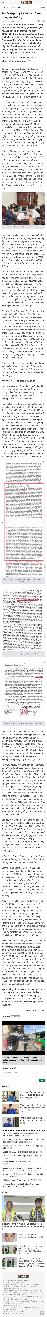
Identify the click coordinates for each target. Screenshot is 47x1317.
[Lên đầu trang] (42, 1313)
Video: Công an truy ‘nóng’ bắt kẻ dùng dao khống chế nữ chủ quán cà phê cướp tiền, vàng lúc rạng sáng (23, 1060)
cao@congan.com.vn (14, 1305)
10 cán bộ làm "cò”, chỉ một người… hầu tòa (20, 1162)
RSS (43, 7)
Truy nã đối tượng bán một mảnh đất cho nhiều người (29, 1235)
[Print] (44, 21)
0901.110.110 (23, 1311)
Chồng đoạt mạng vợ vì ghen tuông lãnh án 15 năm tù (32, 1120)
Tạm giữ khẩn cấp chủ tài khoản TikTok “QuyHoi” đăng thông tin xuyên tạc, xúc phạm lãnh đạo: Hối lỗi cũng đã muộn (31, 1262)
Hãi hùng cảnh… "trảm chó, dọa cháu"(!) (19, 1180)
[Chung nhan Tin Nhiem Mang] (13, 1313)
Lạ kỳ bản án (15, 1016)
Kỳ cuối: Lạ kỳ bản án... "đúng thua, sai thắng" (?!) (19, 57)
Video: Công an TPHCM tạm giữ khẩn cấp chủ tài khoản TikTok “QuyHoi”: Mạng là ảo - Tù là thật (31, 1250)
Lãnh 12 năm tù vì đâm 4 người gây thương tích (22, 1156)
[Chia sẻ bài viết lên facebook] (39, 21)
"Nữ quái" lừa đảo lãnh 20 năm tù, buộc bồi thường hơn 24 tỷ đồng (32, 1095)
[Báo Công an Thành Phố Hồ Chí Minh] (26, 2)
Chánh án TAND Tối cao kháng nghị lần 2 (20, 1152)
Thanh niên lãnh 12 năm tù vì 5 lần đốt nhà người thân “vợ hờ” (32, 1108)
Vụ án (5, 1192)
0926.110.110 (13, 1311)
